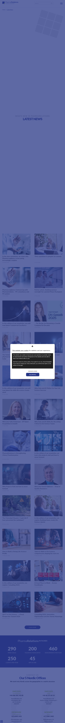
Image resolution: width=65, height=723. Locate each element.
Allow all (32, 374)
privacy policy (27, 361)
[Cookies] (1, 721)
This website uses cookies (20, 350)
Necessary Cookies (32, 371)
